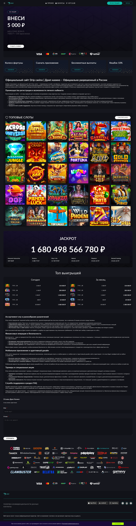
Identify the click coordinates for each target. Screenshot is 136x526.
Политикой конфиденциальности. (70, 523)
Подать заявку (15, 46)
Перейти (11, 69)
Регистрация (115, 3)
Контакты (7, 507)
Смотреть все (123, 117)
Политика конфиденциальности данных (20, 504)
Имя (4, 408)
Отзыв (5, 416)
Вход (128, 3)
